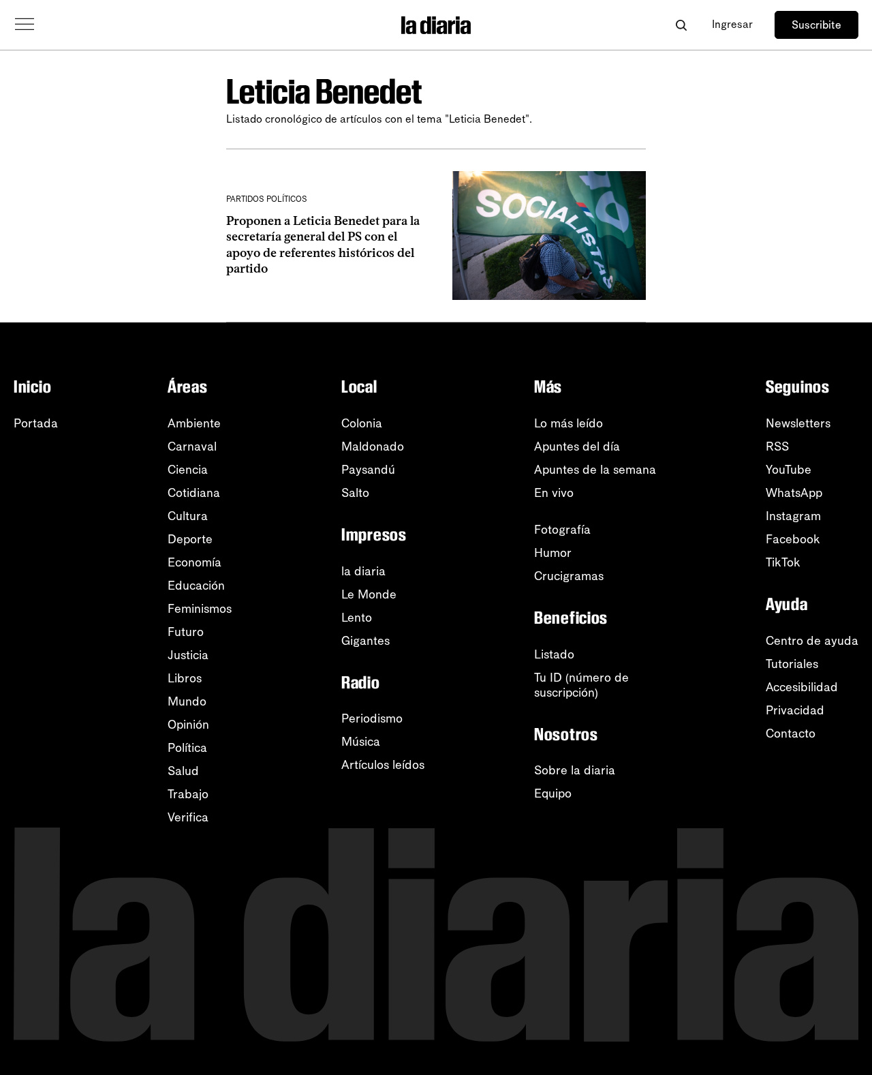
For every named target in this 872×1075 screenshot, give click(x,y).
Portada (36, 423)
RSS (777, 446)
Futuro (186, 631)
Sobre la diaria (574, 770)
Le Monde (368, 594)
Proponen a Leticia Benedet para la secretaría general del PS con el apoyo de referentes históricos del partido (323, 244)
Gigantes (365, 640)
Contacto (790, 733)
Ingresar (732, 24)
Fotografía (562, 529)
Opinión (188, 724)
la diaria (363, 571)
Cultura (188, 516)
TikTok (783, 562)
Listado (554, 654)
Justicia (188, 655)
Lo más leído (568, 423)
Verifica (188, 817)
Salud (183, 770)
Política (187, 747)
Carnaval (192, 446)
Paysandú (368, 469)
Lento (356, 617)
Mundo (187, 701)
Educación (196, 585)
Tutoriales (792, 663)
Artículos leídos (382, 764)
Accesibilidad (802, 687)
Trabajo (188, 794)
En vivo (554, 492)
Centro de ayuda (812, 640)
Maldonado (372, 446)
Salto (355, 492)
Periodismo (372, 718)
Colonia (361, 423)
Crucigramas (569, 576)
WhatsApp (794, 492)
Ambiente (194, 423)
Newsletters (798, 423)
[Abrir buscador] (681, 25)
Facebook (793, 539)
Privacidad (795, 710)
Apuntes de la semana (595, 469)
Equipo (553, 793)
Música (360, 741)
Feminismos (200, 608)
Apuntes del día (577, 446)
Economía (194, 562)
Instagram (793, 516)
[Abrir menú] (24, 24)
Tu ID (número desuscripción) (581, 685)
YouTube (788, 469)
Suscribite (816, 24)
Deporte (190, 539)
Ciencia (188, 469)
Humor (553, 552)
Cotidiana (194, 492)
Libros (185, 678)
